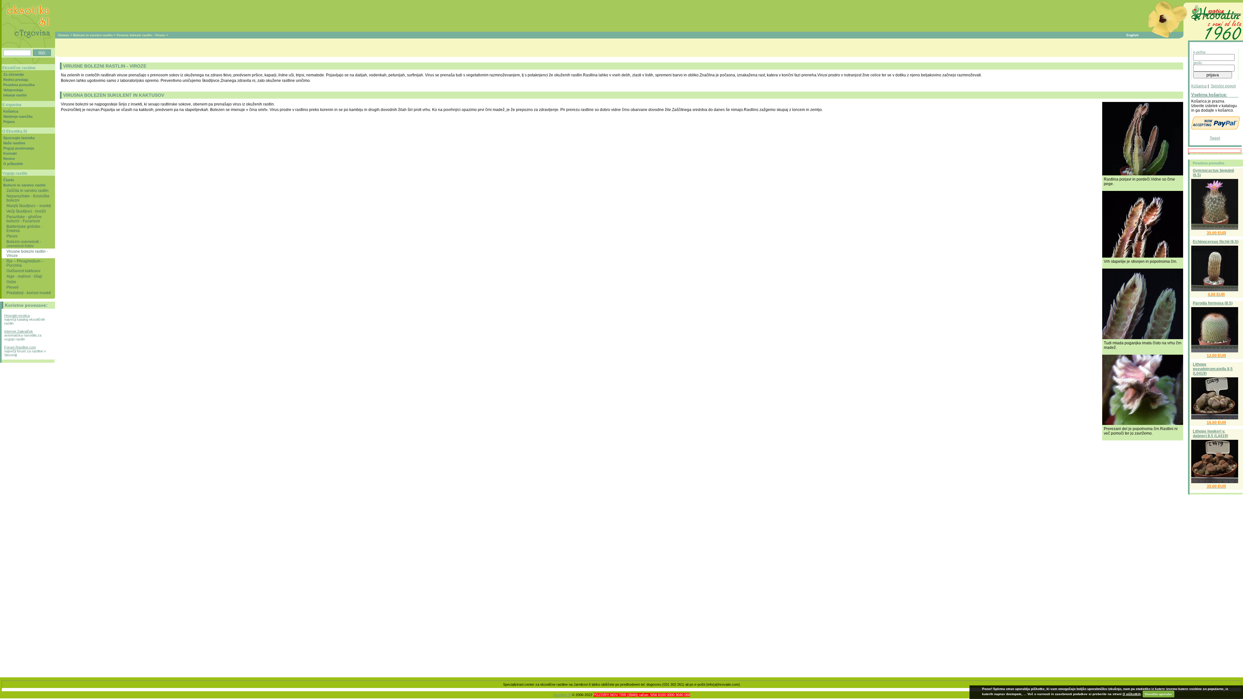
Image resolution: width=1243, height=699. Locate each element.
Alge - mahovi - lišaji (24, 276)
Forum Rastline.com (20, 347)
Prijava (9, 122)
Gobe (11, 282)
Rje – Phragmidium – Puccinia (25, 263)
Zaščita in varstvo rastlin (27, 190)
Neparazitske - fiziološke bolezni (28, 198)
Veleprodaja (13, 90)
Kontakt (10, 153)
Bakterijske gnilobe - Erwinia (24, 228)
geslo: (1198, 63)
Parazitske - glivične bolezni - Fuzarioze (24, 219)
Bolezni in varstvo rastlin (93, 35)
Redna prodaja (15, 80)
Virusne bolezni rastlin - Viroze (141, 35)
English (1132, 35)
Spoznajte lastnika (19, 138)
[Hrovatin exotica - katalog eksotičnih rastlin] (1215, 41)
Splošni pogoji (1223, 86)
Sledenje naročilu (18, 116)
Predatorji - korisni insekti (28, 293)
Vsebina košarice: (1209, 94)
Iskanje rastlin (15, 95)
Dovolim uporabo (1158, 694)
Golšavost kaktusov (23, 271)
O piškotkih (13, 164)
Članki (8, 180)
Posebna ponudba (19, 85)
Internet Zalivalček (18, 331)
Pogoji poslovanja (18, 148)
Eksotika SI (562, 695)
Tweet (1215, 138)
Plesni (11, 236)
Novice (9, 159)
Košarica (1199, 86)
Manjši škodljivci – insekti (28, 206)
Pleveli (12, 287)
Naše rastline (14, 143)
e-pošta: (1199, 52)
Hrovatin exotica (17, 315)
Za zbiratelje (13, 74)
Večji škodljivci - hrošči (26, 211)
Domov (63, 35)
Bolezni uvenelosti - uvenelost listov (23, 243)
